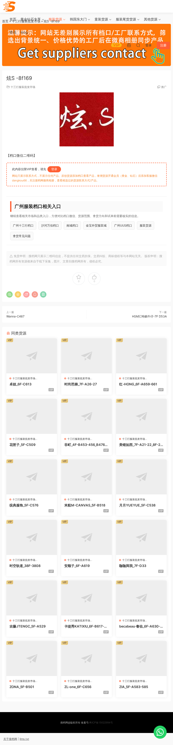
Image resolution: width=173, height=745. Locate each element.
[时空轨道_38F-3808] (31, 537)
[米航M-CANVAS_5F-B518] (86, 476)
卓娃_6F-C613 (20, 384)
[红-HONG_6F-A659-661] (141, 355)
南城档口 (72, 225)
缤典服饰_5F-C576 (23, 505)
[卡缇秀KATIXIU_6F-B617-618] (86, 597)
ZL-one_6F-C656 (77, 687)
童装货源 (101, 19)
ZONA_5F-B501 (21, 687)
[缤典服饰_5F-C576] (31, 476)
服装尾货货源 (126, 19)
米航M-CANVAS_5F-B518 (84, 505)
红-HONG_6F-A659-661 (138, 384)
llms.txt (24, 739)
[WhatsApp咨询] (160, 732)
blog (24, 32)
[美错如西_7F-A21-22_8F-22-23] (141, 416)
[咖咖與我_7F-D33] (141, 537)
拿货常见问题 (22, 236)
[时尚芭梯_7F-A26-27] (86, 355)
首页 (12, 19)
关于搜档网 (10, 739)
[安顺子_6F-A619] (86, 537)
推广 (164, 87)
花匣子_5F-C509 (22, 445)
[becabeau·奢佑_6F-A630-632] (141, 597)
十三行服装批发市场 (23, 87)
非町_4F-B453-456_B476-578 (86, 445)
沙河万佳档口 (50, 225)
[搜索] (138, 45)
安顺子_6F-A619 (77, 566)
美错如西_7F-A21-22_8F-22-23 (140, 445)
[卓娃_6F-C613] (31, 355)
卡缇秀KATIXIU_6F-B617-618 (86, 626)
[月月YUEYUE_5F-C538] (141, 476)
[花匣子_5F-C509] (31, 416)
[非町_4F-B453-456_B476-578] (86, 416)
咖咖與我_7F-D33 (132, 566)
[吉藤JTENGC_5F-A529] (31, 597)
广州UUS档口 (123, 225)
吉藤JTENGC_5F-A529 (27, 626)
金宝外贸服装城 (96, 225)
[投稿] (129, 45)
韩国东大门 (78, 19)
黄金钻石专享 (30, 19)
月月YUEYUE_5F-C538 (137, 505)
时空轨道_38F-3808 (25, 566)
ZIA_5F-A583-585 (133, 687)
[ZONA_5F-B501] (31, 658)
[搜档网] (9, 6)
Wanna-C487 (15, 316)
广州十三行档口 (23, 225)
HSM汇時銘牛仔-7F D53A (149, 316)
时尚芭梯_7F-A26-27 (80, 384)
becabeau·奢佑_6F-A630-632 (140, 626)
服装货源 (55, 19)
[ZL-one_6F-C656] (86, 658)
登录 (54, 169)
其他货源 (150, 19)
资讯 (12, 32)
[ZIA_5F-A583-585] (141, 658)
